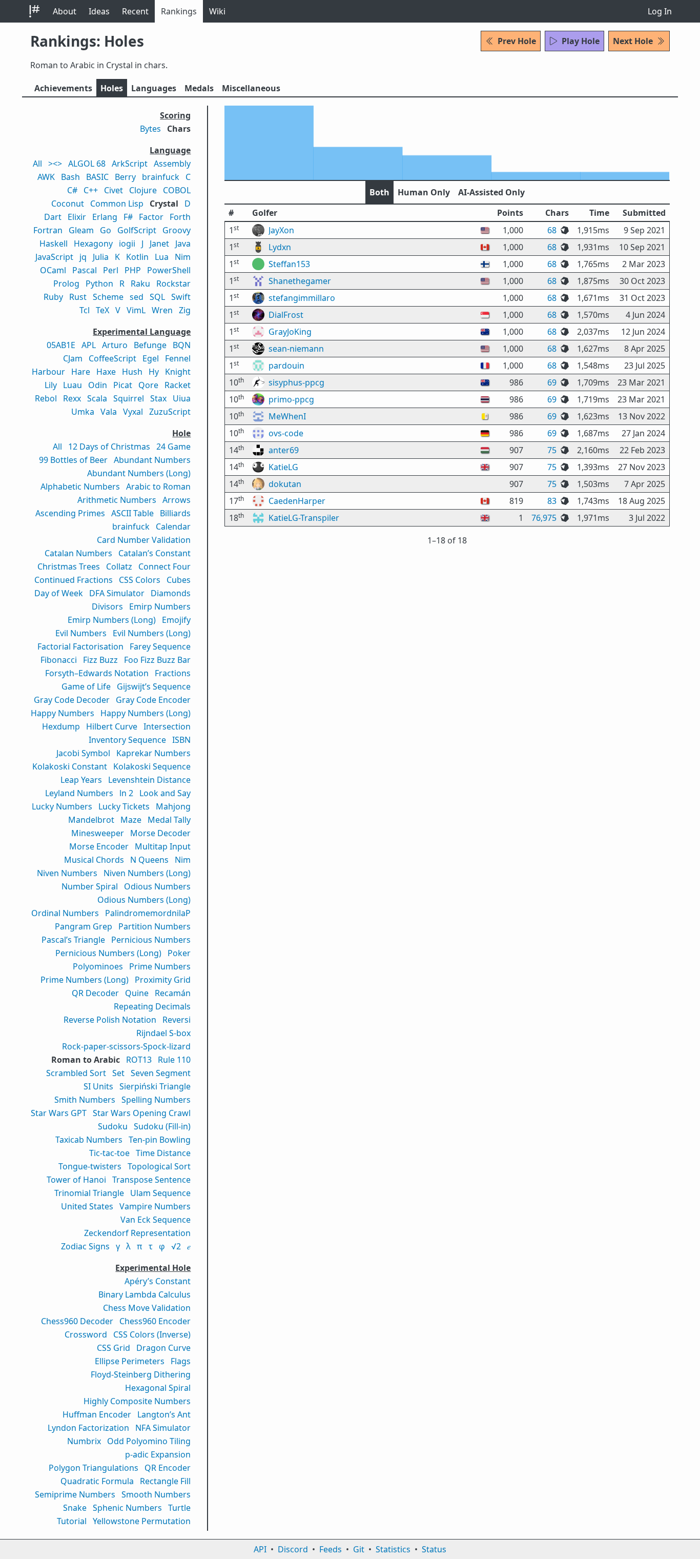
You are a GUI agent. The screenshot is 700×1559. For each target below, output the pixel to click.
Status (434, 1549)
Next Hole (633, 41)
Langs (153, 88)
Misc (251, 88)
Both (379, 192)
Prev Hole (517, 41)
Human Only (424, 192)
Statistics (393, 1549)
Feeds (330, 1549)
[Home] (34, 11)
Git (358, 1549)
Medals (199, 88)
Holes (111, 88)
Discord (293, 1549)
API (260, 1549)
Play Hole (581, 41)
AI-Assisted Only (491, 192)
